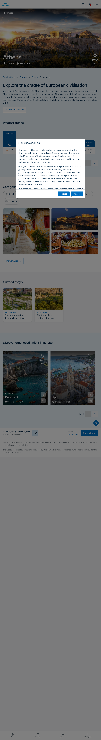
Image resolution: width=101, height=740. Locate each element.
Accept (77, 194)
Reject (64, 194)
